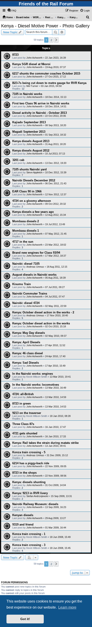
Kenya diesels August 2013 (30, 141)
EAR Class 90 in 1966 (27, 191)
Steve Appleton (34, 172)
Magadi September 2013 (28, 131)
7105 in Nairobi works (27, 94)
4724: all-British (23, 394)
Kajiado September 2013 (29, 122)
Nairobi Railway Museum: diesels (35, 504)
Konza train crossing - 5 (28, 452)
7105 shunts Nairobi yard (29, 169)
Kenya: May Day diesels (28, 332)
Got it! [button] (25, 619)
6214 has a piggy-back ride (30, 463)
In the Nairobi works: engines (32, 373)
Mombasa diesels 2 (25, 221)
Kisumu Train (21, 284)
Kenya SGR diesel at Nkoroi (31, 64)
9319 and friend (22, 524)
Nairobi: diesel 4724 (26, 303)
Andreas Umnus (35, 266)
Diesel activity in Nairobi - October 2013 (39, 112)
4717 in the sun (22, 241)
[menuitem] (11, 10)
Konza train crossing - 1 (28, 534)
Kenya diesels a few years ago (33, 211)
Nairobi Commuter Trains (29, 293)
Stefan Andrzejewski (37, 496)
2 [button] (51, 40)
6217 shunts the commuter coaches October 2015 (46, 73)
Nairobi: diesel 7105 (26, 263)
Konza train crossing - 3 (28, 545)
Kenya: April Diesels (26, 342)
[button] (56, 40)
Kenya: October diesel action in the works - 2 (43, 312)
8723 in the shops (24, 472)
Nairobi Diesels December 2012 (33, 180)
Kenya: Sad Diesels (25, 362)
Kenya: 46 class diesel (27, 353)
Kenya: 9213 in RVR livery (30, 493)
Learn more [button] (67, 607)
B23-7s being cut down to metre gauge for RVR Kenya (49, 83)
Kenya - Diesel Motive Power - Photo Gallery (45, 25)
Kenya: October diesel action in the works (41, 323)
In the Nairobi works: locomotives (35, 384)
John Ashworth (34, 57)
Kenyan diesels (22, 515)
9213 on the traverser (26, 413)
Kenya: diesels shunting (29, 482)
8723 (15, 54)
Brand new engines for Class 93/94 (36, 252)
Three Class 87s (23, 424)
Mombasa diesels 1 (25, 230)
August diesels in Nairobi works (34, 274)
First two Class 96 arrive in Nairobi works (40, 103)
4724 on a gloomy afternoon (31, 200)
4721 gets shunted (24, 433)
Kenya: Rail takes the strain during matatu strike (45, 442)
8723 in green (21, 403)
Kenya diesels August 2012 (30, 150)
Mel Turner (32, 86)
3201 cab (18, 160)
